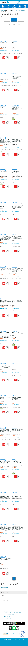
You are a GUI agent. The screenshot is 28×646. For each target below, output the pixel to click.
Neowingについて (7, 616)
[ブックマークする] (7, 57)
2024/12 (21, 20)
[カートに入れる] (3, 57)
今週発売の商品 (5, 600)
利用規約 (6, 611)
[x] (10, 628)
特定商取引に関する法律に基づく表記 (12, 612)
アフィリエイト (7, 620)
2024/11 (14, 20)
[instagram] (17, 628)
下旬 (19, 24)
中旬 (14, 24)
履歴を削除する (4, 587)
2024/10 (7, 20)
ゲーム (3, 595)
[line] (14, 628)
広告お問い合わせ (8, 618)
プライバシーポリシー (9, 614)
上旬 (9, 24)
